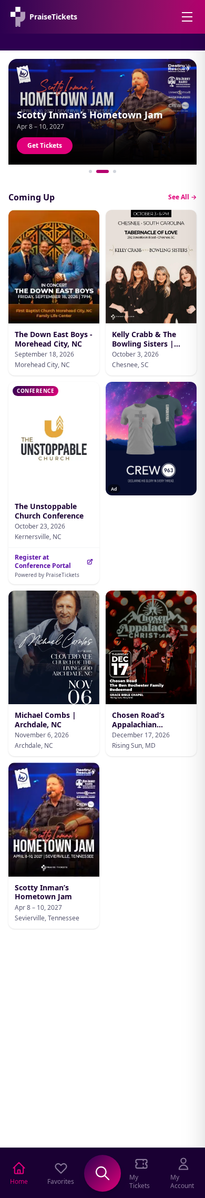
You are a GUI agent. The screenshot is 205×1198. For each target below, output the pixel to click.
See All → (182, 197)
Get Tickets (44, 145)
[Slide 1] (90, 171)
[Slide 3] (114, 171)
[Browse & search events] (102, 1173)
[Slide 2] (102, 171)
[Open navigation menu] (187, 16)
